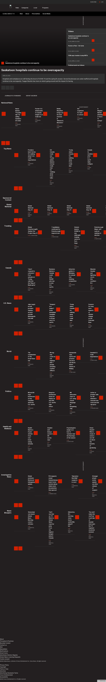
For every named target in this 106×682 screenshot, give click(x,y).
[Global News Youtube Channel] (63, 624)
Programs (45, 8)
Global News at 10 (8, 14)
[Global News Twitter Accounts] (38, 624)
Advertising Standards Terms (9, 673)
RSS (1, 647)
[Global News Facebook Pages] (12, 624)
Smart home (4, 653)
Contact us (3, 645)
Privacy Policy (4, 665)
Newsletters (3, 649)
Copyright (3, 667)
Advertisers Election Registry (9, 655)
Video (17, 8)
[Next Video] (8, 143)
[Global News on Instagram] (88, 624)
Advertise (3, 671)
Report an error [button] (31, 95)
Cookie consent (5, 659)
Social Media (46, 14)
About (27, 14)
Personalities (36, 14)
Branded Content (5, 643)
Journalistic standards (13, 95)
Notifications (4, 651)
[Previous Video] (3, 143)
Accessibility (4, 677)
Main (21, 14)
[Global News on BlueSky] (88, 637)
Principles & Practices (6, 641)
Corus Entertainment (6, 675)
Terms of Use (4, 669)
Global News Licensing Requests (10, 657)
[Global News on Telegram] (63, 637)
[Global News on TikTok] (38, 637)
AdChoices (102, 680)
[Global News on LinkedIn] (12, 637)
